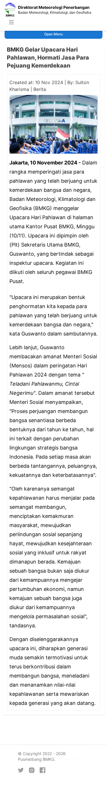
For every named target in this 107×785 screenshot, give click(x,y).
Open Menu (53, 34)
